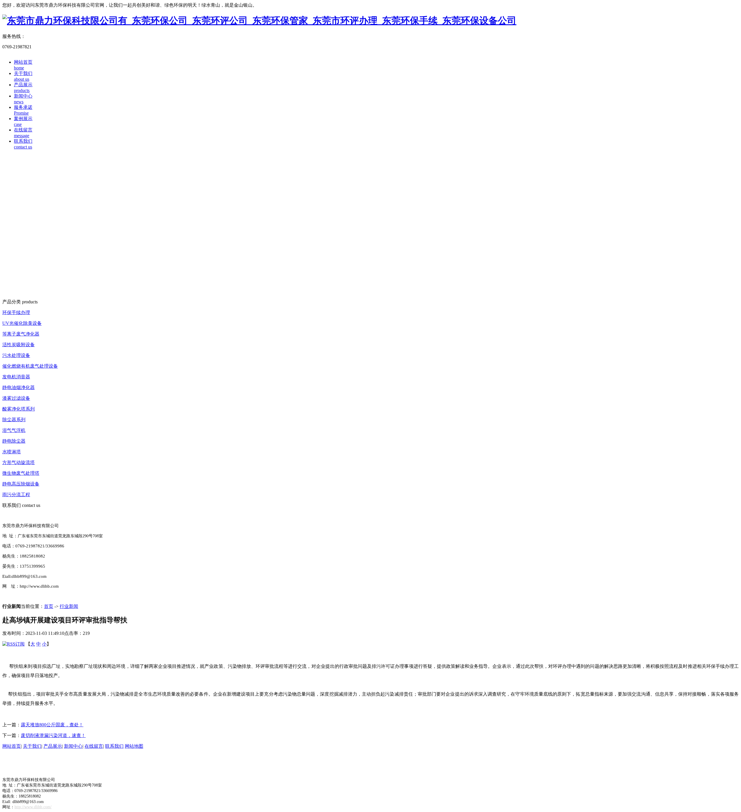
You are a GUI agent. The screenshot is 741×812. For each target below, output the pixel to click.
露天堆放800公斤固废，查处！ (52, 724)
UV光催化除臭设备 (22, 323)
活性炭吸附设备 (18, 344)
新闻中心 (73, 746)
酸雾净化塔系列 (18, 408)
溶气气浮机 (13, 430)
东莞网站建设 (39, 769)
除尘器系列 (13, 419)
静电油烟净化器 (18, 387)
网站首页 (11, 746)
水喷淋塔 (11, 451)
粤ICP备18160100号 (22, 762)
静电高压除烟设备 (20, 483)
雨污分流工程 (16, 494)
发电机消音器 (16, 376)
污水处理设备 (16, 355)
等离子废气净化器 (20, 333)
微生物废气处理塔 (20, 473)
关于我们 (32, 746)
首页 (48, 606)
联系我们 (114, 746)
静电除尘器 (13, 441)
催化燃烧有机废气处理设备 (30, 366)
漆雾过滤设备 (16, 398)
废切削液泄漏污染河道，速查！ (53, 735)
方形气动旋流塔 (18, 462)
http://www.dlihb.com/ (33, 807)
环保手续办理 (16, 312)
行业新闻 (69, 606)
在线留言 (94, 746)
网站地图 (134, 746)
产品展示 (52, 746)
